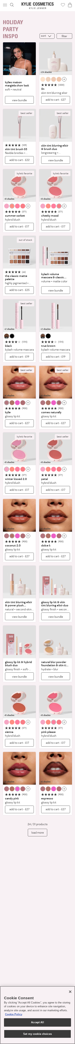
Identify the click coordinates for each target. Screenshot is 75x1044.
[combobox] (47, 36)
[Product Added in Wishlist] (63, 5)
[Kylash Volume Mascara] (19, 315)
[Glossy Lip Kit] (19, 382)
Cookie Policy (13, 1014)
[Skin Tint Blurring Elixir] (55, 58)
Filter (64, 36)
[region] (37, 1015)
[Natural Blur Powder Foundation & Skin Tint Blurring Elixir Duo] (55, 642)
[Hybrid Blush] (19, 185)
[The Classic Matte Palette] (19, 252)
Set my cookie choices (37, 1033)
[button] (5, 5)
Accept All (37, 1022)
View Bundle (19, 100)
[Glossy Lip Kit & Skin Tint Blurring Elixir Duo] (55, 582)
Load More (37, 832)
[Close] (70, 991)
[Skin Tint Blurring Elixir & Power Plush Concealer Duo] (19, 582)
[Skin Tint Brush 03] (19, 125)
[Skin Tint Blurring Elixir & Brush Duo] (55, 125)
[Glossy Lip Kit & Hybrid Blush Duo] (19, 642)
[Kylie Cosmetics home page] (37, 5)
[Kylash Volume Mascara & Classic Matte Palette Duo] (55, 252)
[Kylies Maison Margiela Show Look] (19, 58)
